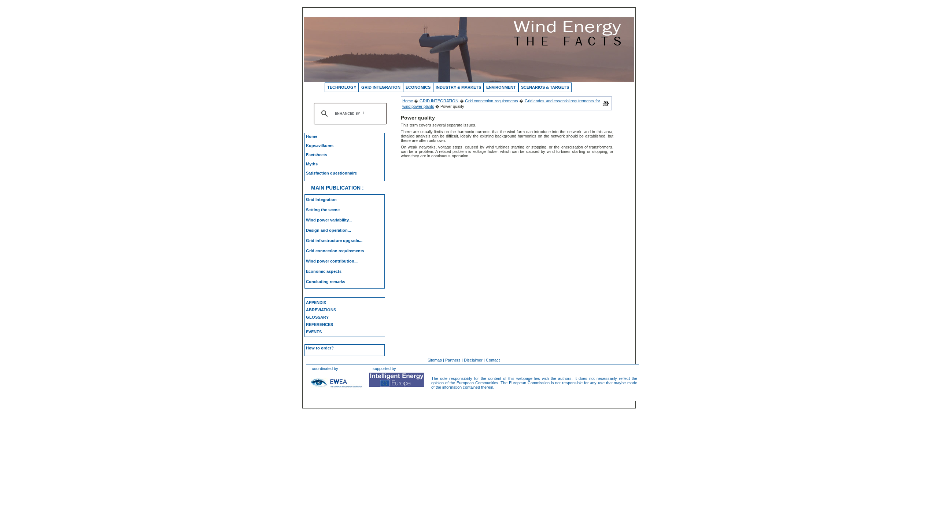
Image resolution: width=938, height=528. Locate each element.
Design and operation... (328, 230)
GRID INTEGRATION (380, 87)
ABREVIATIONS (321, 310)
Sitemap (435, 360)
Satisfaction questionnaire (331, 173)
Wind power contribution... (332, 261)
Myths (312, 164)
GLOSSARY (317, 317)
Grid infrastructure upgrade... (334, 240)
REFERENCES (319, 324)
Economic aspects (323, 271)
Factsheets (316, 155)
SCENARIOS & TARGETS (545, 87)
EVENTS (314, 332)
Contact (493, 360)
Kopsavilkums (319, 145)
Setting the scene (323, 210)
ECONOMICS (418, 87)
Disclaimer (473, 360)
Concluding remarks (325, 281)
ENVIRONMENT (501, 87)
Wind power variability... (329, 220)
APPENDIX (316, 302)
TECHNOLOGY (341, 87)
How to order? (320, 348)
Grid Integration (321, 199)
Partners (453, 360)
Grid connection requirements (335, 251)
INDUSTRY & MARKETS (458, 87)
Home (311, 136)
